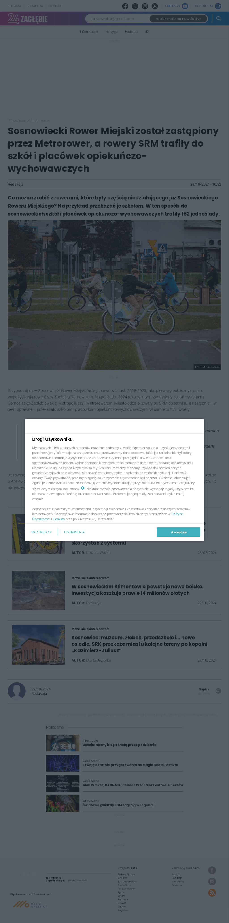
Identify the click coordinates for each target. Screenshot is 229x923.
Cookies (59, 519)
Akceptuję (179, 532)
